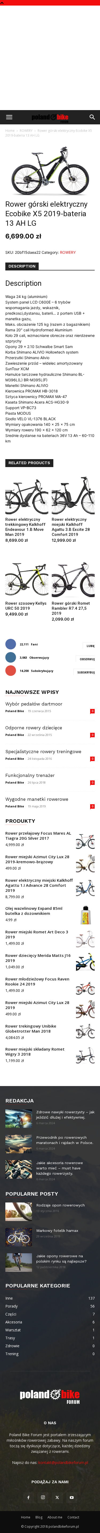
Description (22, 266)
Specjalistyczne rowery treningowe (43, 751)
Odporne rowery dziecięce (33, 727)
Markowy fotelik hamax (57, 1230)
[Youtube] (71, 1498)
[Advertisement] (50, 57)
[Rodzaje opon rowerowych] (18, 1211)
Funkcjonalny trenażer (30, 775)
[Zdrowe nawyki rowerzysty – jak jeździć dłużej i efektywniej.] (18, 1118)
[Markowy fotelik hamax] (18, 1237)
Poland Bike (14, 711)
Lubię (91, 646)
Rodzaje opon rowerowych (60, 1205)
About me (54, 1517)
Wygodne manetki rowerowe (36, 799)
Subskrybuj (86, 672)
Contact (73, 1517)
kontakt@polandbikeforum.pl (63, 1462)
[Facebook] (28, 1498)
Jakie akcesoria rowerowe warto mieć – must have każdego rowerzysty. (59, 1168)
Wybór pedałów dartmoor (33, 704)
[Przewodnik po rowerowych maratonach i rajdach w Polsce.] (18, 1144)
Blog (38, 1517)
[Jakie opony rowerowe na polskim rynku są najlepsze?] (18, 1262)
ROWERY (26, 130)
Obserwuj (87, 659)
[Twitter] (57, 1498)
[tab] (22, 266)
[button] (9, 117)
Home (10, 130)
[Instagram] (43, 1497)
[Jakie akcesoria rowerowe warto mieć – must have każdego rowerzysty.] (18, 1169)
